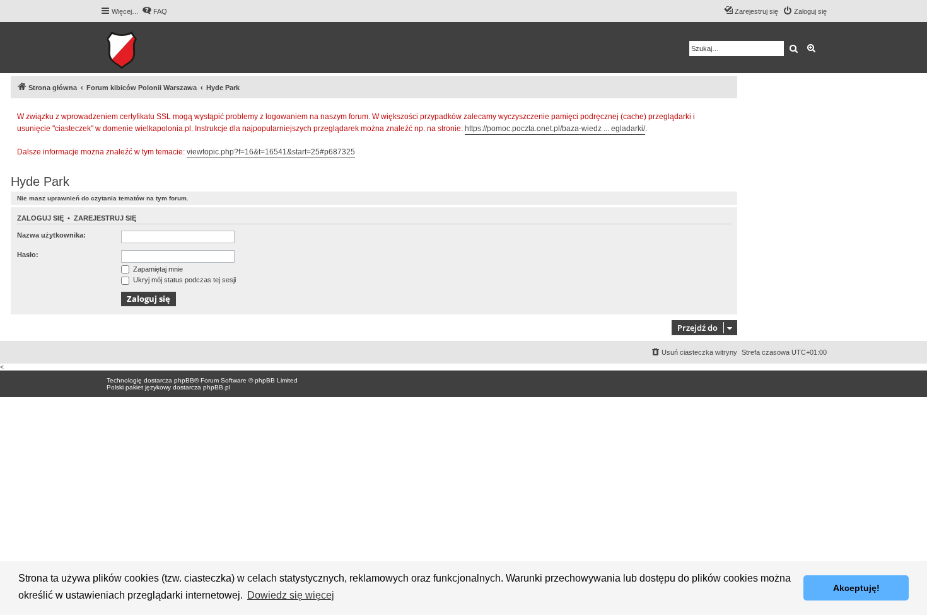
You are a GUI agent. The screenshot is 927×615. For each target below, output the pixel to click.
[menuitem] (154, 11)
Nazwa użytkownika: (51, 235)
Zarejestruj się (105, 218)
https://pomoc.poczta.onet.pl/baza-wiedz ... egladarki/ (555, 128)
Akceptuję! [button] (856, 588)
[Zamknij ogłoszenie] (727, 114)
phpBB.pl (216, 387)
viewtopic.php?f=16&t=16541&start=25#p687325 (271, 151)
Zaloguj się (40, 218)
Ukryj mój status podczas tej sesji (183, 280)
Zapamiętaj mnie (157, 269)
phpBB (184, 380)
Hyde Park (40, 181)
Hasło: (27, 254)
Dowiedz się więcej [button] (290, 595)
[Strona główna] (160, 47)
